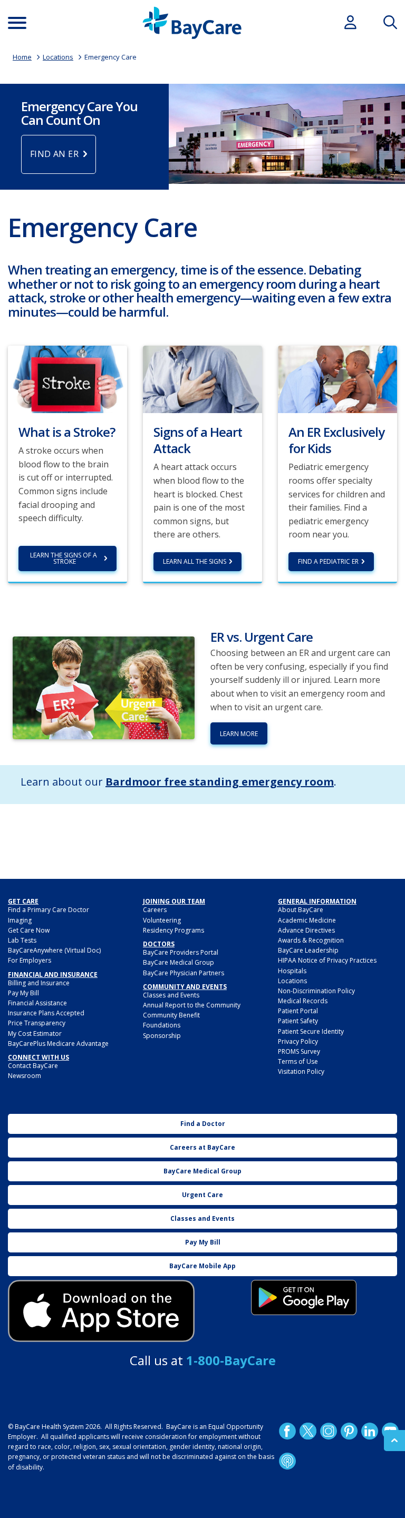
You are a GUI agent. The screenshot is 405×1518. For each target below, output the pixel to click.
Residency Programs (173, 930)
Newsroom (24, 1075)
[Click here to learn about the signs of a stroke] (67, 378)
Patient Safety (298, 1020)
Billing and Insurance (39, 982)
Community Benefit (171, 1015)
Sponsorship (162, 1035)
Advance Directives (306, 930)
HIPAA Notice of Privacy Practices (327, 960)
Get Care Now (29, 930)
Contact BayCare (33, 1065)
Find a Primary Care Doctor (48, 909)
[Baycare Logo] (192, 23)
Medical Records (302, 1000)
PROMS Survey (299, 1051)
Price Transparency (36, 1022)
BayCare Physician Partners (183, 972)
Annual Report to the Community (191, 1005)
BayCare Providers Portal (180, 952)
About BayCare (300, 909)
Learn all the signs (194, 561)
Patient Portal (298, 1010)
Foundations (161, 1025)
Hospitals (292, 970)
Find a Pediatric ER (328, 561)
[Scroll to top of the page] (394, 1440)
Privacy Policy (298, 1041)
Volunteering (162, 920)
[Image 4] (303, 1297)
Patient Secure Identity (311, 1031)
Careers (155, 909)
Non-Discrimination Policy (316, 990)
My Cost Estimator (35, 1033)
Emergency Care (110, 57)
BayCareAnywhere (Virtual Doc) (54, 950)
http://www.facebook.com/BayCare (287, 1431)
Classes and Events (171, 995)
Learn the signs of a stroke (64, 558)
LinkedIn (369, 1431)
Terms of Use (298, 1061)
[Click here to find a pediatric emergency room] (337, 378)
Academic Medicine (307, 920)
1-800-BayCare (231, 1360)
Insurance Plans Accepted (46, 1012)
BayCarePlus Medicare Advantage (58, 1043)
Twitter (308, 1431)
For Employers (29, 960)
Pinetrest (349, 1431)
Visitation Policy (301, 1071)
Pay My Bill (23, 992)
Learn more (239, 733)
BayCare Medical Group (178, 962)
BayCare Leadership (308, 950)
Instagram (328, 1431)
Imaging (20, 920)
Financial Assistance (37, 1002)
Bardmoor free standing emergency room (219, 782)
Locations (58, 57)
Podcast (287, 1461)
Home (22, 57)
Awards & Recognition (311, 940)
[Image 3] (101, 1311)
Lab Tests (22, 940)
